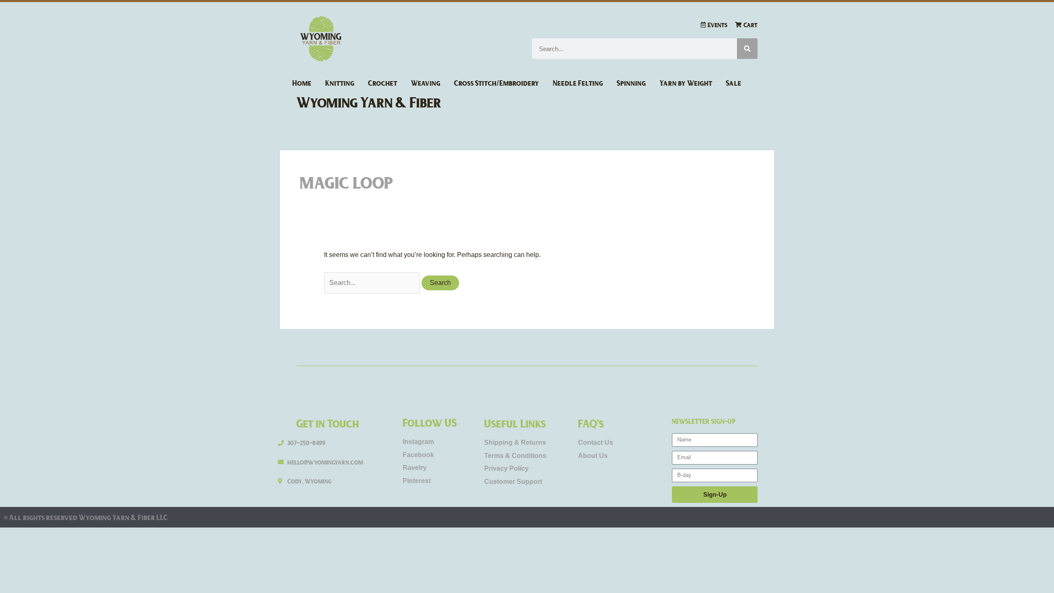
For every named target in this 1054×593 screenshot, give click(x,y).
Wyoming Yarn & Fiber (369, 101)
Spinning (631, 82)
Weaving (426, 82)
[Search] (747, 48)
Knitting (339, 82)
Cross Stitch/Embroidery (496, 82)
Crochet (382, 82)
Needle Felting (578, 82)
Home (302, 82)
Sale (734, 82)
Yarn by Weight (686, 82)
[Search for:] (373, 282)
